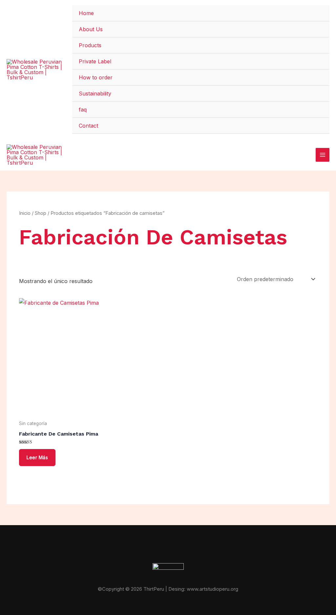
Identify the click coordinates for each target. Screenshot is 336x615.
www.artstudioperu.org (212, 589)
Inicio (25, 213)
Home (86, 13)
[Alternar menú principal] (322, 155)
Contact (88, 125)
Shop (40, 213)
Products (90, 45)
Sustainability (95, 93)
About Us (91, 29)
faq (83, 109)
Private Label (95, 61)
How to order (96, 77)
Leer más (37, 457)
